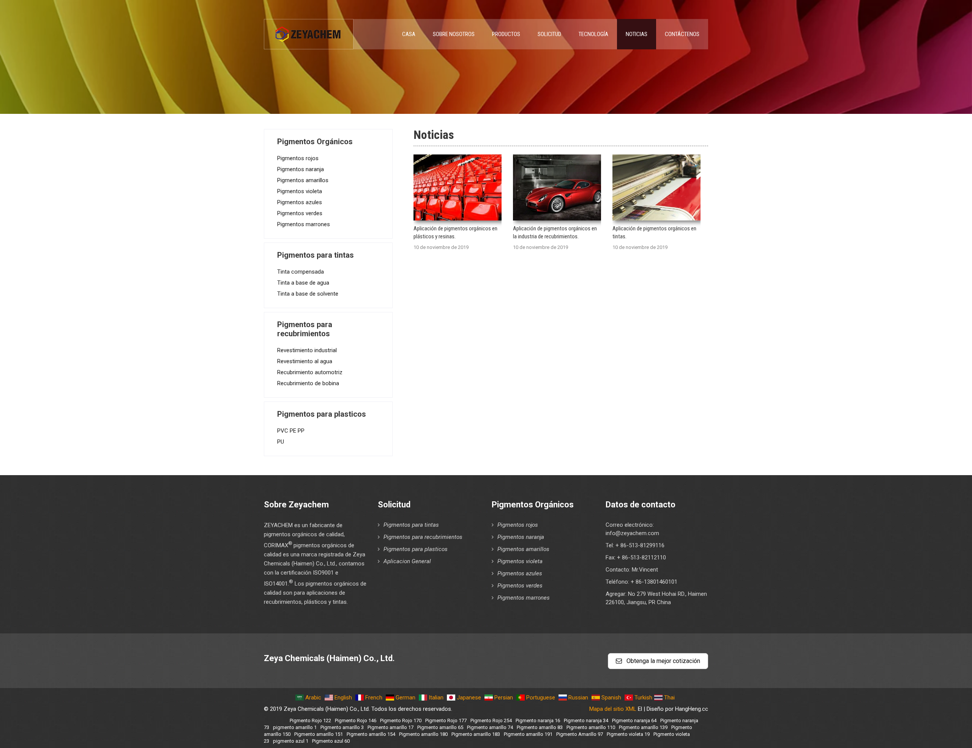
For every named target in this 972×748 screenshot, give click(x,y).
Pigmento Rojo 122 (310, 720)
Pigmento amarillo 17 (390, 727)
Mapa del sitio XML (612, 708)
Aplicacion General (407, 561)
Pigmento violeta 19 (628, 734)
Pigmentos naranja (300, 169)
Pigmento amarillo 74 (490, 727)
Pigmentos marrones (303, 224)
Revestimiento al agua (304, 361)
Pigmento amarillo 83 (540, 727)
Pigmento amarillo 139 (643, 727)
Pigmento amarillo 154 (371, 734)
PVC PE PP (291, 430)
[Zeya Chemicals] (309, 30)
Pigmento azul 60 (331, 741)
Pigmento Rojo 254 (491, 720)
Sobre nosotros (454, 34)
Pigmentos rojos (298, 158)
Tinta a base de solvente (307, 293)
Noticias (636, 34)
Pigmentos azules (299, 202)
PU (280, 441)
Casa (408, 34)
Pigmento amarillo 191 (528, 734)
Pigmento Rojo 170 (400, 720)
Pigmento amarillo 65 (440, 727)
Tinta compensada (300, 271)
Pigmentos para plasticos (415, 549)
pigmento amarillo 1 (295, 727)
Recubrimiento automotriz (309, 372)
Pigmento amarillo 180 (423, 734)
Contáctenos (682, 34)
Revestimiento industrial (307, 350)
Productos (506, 34)
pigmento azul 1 (290, 741)
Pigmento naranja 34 (586, 720)
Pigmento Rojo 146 (355, 720)
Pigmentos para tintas (411, 524)
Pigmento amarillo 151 (318, 734)
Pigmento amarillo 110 (590, 727)
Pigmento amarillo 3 (342, 727)
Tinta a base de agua (303, 282)
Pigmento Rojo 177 (446, 720)
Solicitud (549, 34)
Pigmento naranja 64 (634, 720)
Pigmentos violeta (299, 191)
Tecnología (593, 34)
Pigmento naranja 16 (538, 720)
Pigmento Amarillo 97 (579, 734)
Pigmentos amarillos (302, 180)
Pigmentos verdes (299, 213)
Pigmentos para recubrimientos (422, 537)
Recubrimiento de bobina (308, 383)
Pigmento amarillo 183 (475, 734)
